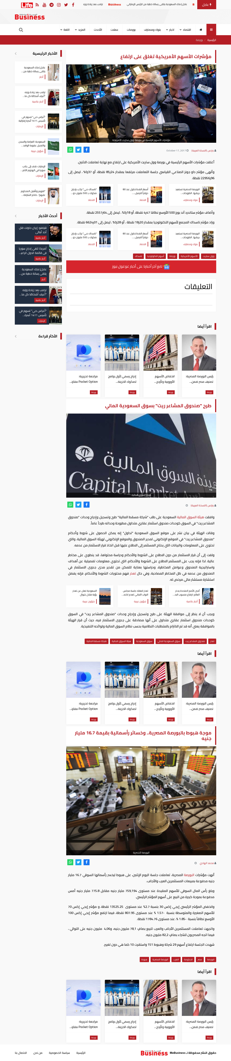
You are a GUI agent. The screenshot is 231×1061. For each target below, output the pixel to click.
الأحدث (98, 29)
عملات (114, 29)
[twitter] (78, 150)
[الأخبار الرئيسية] (15, 53)
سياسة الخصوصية (59, 1052)
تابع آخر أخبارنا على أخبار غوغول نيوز (137, 266)
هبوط (144, 959)
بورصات (131, 29)
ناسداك (138, 256)
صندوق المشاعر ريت (195, 641)
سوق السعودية (144, 641)
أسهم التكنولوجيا (155, 256)
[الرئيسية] (200, 29)
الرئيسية (211, 40)
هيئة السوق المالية (190, 517)
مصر (200, 959)
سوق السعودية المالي (168, 641)
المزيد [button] (81, 29)
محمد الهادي (207, 863)
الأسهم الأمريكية (189, 256)
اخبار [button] (171, 29)
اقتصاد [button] (187, 29)
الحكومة (188, 959)
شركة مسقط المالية (96, 641)
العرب (176, 959)
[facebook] (86, 150)
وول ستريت (208, 256)
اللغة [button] (67, 29)
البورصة (189, 875)
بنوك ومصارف (152, 29)
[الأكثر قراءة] (15, 336)
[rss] (37, 4)
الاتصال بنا (21, 1052)
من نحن (37, 1052)
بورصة (199, 40)
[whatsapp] (70, 150)
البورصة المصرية (160, 959)
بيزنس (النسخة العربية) (202, 150)
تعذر (133, 573)
